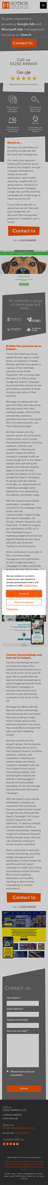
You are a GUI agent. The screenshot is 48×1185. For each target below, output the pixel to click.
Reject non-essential (24, 602)
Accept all (24, 593)
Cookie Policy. (31, 585)
